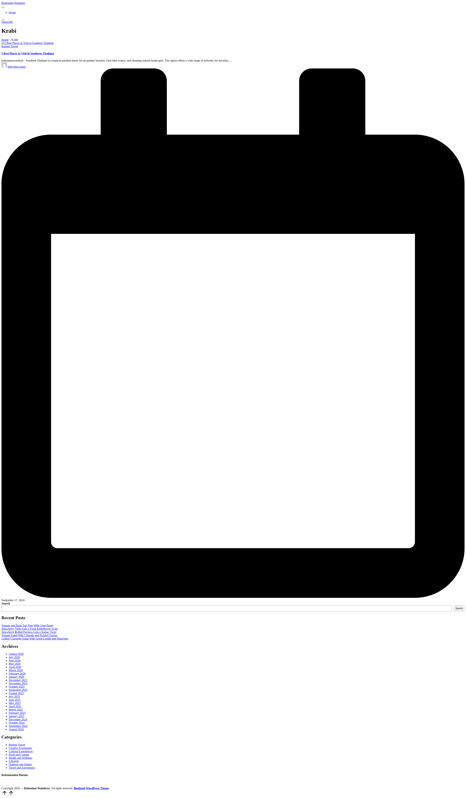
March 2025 (16, 709)
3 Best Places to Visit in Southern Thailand (27, 53)
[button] (7, 21)
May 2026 (15, 663)
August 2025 (16, 693)
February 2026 (17, 673)
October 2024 (17, 722)
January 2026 (16, 676)
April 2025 (15, 706)
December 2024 (18, 719)
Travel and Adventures (22, 767)
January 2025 (16, 716)
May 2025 (15, 703)
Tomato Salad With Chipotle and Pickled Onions (29, 635)
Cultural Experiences (21, 751)
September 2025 (18, 689)
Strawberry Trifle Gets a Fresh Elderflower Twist (29, 628)
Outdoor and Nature (20, 764)
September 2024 (18, 726)
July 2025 (14, 696)
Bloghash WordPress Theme (91, 788)
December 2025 (18, 680)
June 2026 (15, 660)
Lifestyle (14, 761)
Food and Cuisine (19, 754)
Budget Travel (9, 46)
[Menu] (2, 7)
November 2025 (18, 683)
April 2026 (15, 667)
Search (5, 603)
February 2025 (17, 712)
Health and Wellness (20, 757)
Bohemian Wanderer (13, 3)
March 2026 (16, 670)
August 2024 (16, 729)
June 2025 (15, 699)
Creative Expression (20, 748)
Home (5, 39)
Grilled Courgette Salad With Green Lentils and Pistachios (34, 638)
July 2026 (14, 657)
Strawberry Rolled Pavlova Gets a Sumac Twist (28, 632)
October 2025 (17, 686)
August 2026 (16, 653)
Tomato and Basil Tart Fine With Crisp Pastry (27, 625)
